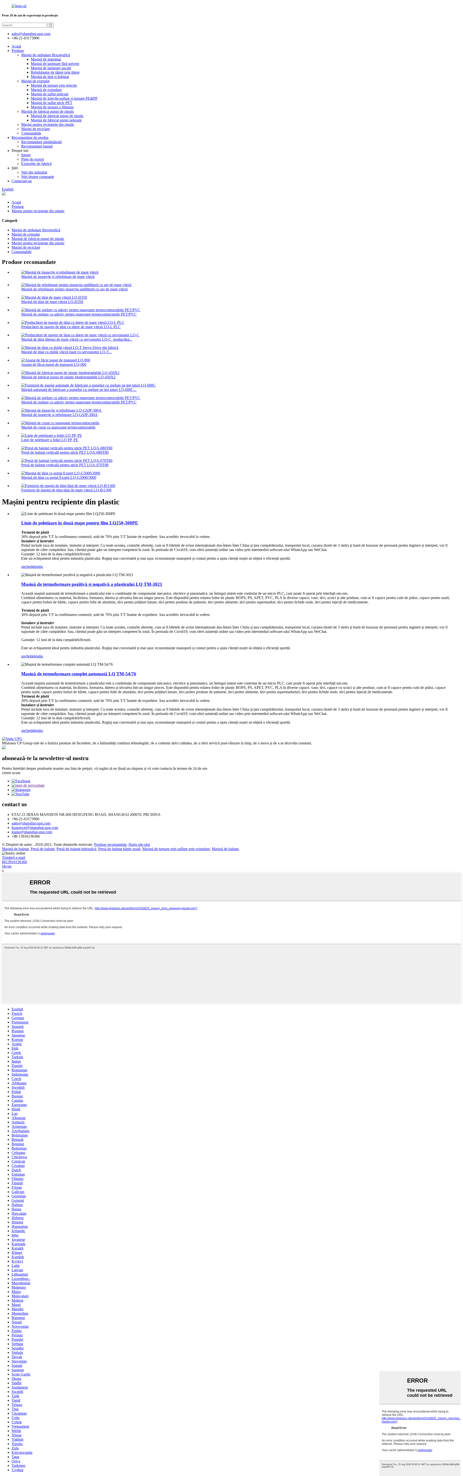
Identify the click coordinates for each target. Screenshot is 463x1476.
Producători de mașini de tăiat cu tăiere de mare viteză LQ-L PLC (71, 327)
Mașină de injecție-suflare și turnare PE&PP (64, 98)
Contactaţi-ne (22, 181)
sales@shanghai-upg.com (31, 34)
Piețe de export (32, 159)
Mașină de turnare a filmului (52, 107)
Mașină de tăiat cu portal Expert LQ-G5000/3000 (58, 477)
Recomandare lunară (37, 146)
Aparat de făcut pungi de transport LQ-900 (53, 364)
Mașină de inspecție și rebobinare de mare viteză (58, 277)
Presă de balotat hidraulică (76, 849)
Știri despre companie (37, 177)
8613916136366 (14, 862)
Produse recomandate (110, 844)
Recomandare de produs (30, 137)
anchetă (27, 567)
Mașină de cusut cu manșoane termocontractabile (58, 427)
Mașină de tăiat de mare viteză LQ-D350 (52, 302)
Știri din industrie (34, 172)
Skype (7, 866)
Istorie (26, 155)
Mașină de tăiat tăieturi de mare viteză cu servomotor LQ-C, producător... (76, 339)
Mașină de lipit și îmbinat (50, 77)
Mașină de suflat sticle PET (51, 103)
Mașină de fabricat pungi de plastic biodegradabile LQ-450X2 (68, 377)
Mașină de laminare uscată (51, 68)
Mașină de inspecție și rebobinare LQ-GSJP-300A (59, 415)
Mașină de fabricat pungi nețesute (56, 120)
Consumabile (31, 133)
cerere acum (11, 773)
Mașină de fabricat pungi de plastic (47, 111)
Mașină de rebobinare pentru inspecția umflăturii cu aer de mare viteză (74, 289)
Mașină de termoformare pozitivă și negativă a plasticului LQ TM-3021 (91, 584)
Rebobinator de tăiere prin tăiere (55, 72)
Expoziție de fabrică (36, 164)
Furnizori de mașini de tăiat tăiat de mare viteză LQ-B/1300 (66, 490)
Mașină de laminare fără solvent (55, 64)
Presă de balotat (42, 849)
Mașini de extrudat (35, 81)
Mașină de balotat (15, 849)
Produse (18, 51)
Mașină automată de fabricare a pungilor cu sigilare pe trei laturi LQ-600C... (78, 390)
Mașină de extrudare (46, 90)
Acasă (16, 46)
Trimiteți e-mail (13, 857)
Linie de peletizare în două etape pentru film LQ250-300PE (79, 522)
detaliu (38, 567)
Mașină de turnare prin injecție (54, 85)
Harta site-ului (139, 844)
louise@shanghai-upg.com (32, 832)
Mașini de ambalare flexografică (45, 55)
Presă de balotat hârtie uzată (119, 849)
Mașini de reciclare (35, 129)
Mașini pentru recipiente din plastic (47, 124)
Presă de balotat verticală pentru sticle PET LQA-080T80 (65, 452)
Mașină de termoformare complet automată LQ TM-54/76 (78, 673)
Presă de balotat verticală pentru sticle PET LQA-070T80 (65, 465)
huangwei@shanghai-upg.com (35, 828)
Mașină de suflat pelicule (49, 94)
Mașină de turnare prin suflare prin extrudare (176, 849)
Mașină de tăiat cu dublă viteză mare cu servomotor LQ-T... (66, 352)
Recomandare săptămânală (41, 142)
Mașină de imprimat (46, 59)
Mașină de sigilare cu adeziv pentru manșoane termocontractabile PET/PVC (78, 314)
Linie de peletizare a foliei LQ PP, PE (49, 440)
